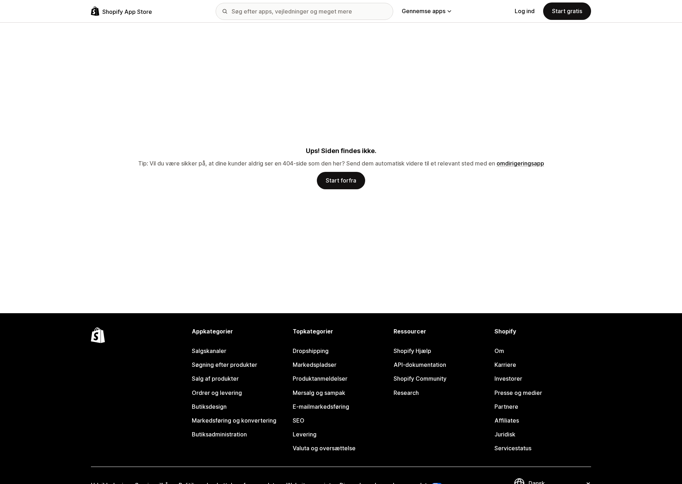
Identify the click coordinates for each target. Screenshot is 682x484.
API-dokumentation (420, 364)
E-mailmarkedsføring (321, 406)
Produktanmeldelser (320, 378)
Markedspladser (314, 364)
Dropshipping (311, 350)
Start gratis (567, 11)
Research (406, 392)
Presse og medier (518, 392)
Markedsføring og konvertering (234, 420)
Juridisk (504, 434)
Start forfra (341, 180)
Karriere (505, 364)
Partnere (506, 406)
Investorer (508, 378)
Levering (304, 434)
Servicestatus (512, 448)
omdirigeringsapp (520, 163)
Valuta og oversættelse (324, 448)
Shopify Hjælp (412, 350)
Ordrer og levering (217, 392)
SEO (298, 420)
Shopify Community (420, 378)
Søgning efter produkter (224, 364)
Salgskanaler (209, 350)
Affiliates (506, 420)
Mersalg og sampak (319, 392)
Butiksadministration (219, 434)
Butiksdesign (209, 406)
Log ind (525, 11)
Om (499, 350)
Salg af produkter (215, 378)
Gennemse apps (423, 11)
